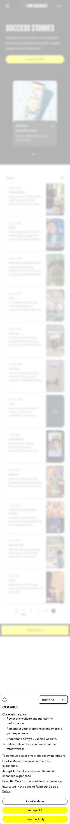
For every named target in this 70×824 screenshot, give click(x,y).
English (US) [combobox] (48, 699)
